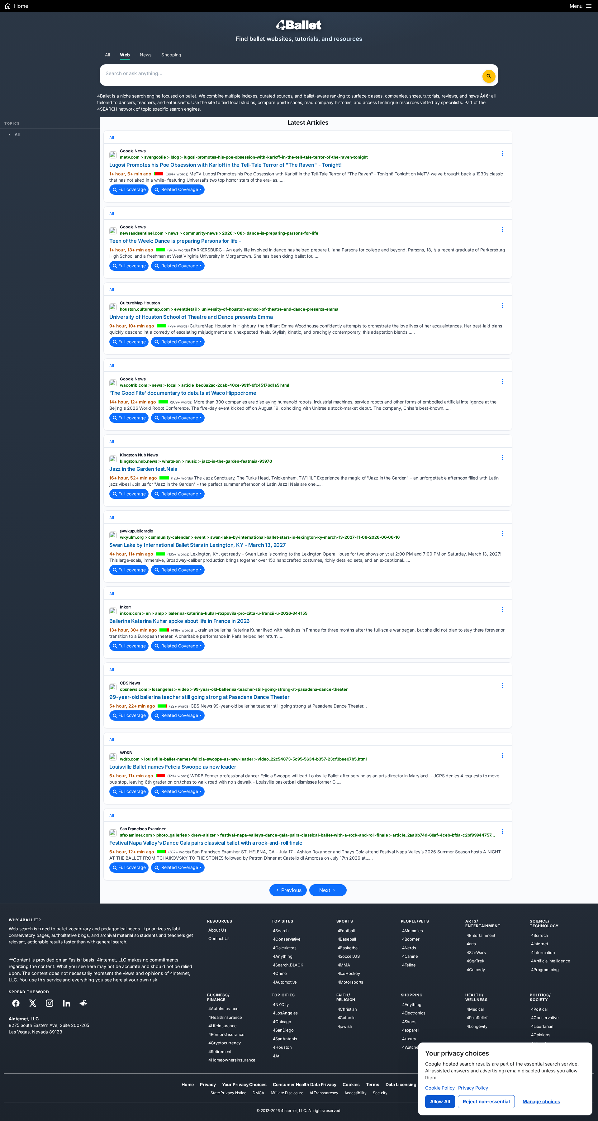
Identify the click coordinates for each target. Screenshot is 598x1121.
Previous (290, 890)
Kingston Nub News (139, 454)
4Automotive (285, 981)
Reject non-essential (486, 1101)
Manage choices (541, 1101)
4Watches (411, 1047)
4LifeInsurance (222, 1025)
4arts (471, 943)
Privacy (208, 1084)
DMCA (258, 1092)
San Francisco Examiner (143, 828)
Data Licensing (401, 1084)
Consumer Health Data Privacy (304, 1084)
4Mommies (412, 930)
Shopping (171, 54)
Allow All (440, 1101)
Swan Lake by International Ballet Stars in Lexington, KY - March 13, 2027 (197, 545)
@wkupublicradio (136, 530)
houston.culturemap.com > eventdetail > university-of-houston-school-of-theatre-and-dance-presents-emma (229, 309)
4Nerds (409, 947)
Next (325, 890)
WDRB (126, 752)
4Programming (545, 969)
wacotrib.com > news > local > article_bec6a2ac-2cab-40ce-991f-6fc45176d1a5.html (204, 385)
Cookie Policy (440, 1088)
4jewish (345, 1025)
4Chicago (282, 1021)
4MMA (344, 964)
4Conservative (287, 939)
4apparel (410, 1030)
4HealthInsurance (225, 1016)
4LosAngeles (285, 1012)
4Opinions (540, 1034)
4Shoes (409, 1021)
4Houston (282, 1047)
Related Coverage (179, 189)
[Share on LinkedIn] (66, 1003)
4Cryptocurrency (224, 1042)
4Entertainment (481, 935)
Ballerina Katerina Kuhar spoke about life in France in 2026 (179, 621)
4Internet (539, 943)
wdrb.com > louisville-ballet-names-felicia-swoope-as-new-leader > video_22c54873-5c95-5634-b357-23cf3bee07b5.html (243, 758)
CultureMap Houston (140, 302)
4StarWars (476, 952)
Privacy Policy (473, 1088)
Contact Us (219, 938)
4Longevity (477, 1025)
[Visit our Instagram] (49, 1003)
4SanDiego (283, 1030)
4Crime (280, 973)
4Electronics (413, 1012)
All (107, 54)
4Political (539, 1008)
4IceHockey (349, 973)
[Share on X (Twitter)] (33, 1003)
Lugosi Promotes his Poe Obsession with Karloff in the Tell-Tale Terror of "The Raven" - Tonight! (225, 165)
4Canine (410, 956)
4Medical (475, 1008)
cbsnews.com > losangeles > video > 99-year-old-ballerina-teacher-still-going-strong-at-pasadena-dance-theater (234, 689)
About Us (217, 930)
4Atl (276, 1055)
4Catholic (346, 1017)
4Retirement (219, 1051)
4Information (543, 952)
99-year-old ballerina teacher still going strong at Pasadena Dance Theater (199, 697)
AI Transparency (324, 1092)
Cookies (351, 1084)
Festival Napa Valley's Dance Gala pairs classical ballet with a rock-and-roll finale (205, 843)
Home (188, 1084)
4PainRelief (477, 1017)
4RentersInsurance (226, 1034)
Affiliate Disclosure (286, 1092)
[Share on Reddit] (83, 1003)
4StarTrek (475, 960)
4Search (280, 930)
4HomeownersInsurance (231, 1059)
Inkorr (125, 606)
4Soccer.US (349, 956)
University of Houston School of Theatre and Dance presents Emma (191, 317)
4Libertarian (542, 1025)
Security (380, 1092)
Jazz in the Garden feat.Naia (143, 469)
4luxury (409, 1038)
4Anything (282, 956)
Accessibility (355, 1092)
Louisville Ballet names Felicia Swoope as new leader (172, 767)
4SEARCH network (116, 109)
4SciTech (539, 935)
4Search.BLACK (288, 964)
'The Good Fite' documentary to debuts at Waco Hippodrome (182, 393)
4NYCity (280, 1004)
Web (125, 54)
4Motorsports (350, 981)
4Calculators (285, 947)
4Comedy (476, 969)
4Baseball (347, 939)
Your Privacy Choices (244, 1084)
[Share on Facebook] (16, 1003)
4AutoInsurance (223, 1008)
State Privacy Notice (228, 1092)
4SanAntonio (285, 1038)
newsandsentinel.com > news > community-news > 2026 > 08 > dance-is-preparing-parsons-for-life (219, 233)
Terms (372, 1084)
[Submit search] (489, 76)
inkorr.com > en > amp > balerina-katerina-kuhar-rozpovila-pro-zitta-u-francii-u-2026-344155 (213, 613)
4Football (346, 930)
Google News (133, 150)
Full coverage (132, 189)
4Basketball (348, 947)
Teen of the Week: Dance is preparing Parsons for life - (175, 241)
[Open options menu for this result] (502, 153)
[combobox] (292, 75)
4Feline (409, 964)
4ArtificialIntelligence (550, 960)
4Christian (347, 1008)
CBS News (130, 682)
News (146, 54)
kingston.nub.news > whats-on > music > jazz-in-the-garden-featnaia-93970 (196, 461)
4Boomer (411, 939)
